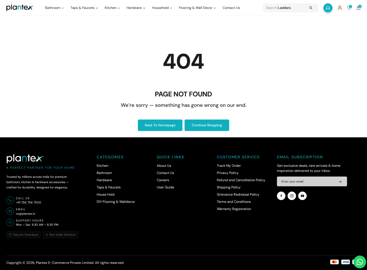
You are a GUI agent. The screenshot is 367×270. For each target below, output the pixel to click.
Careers (163, 180)
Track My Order (229, 165)
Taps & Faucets (109, 187)
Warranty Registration (234, 209)
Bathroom (104, 173)
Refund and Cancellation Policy (241, 180)
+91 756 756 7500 (28, 202)
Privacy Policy (228, 173)
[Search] (310, 8)
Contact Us (165, 173)
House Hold (105, 194)
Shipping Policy (229, 187)
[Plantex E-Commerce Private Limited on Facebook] (281, 196)
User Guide (165, 187)
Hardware (104, 180)
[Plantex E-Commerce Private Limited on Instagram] (292, 196)
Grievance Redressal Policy (238, 194)
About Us (164, 165)
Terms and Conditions (234, 201)
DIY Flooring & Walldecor (116, 201)
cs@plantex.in (25, 214)
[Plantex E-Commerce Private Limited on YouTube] (302, 196)
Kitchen (102, 165)
